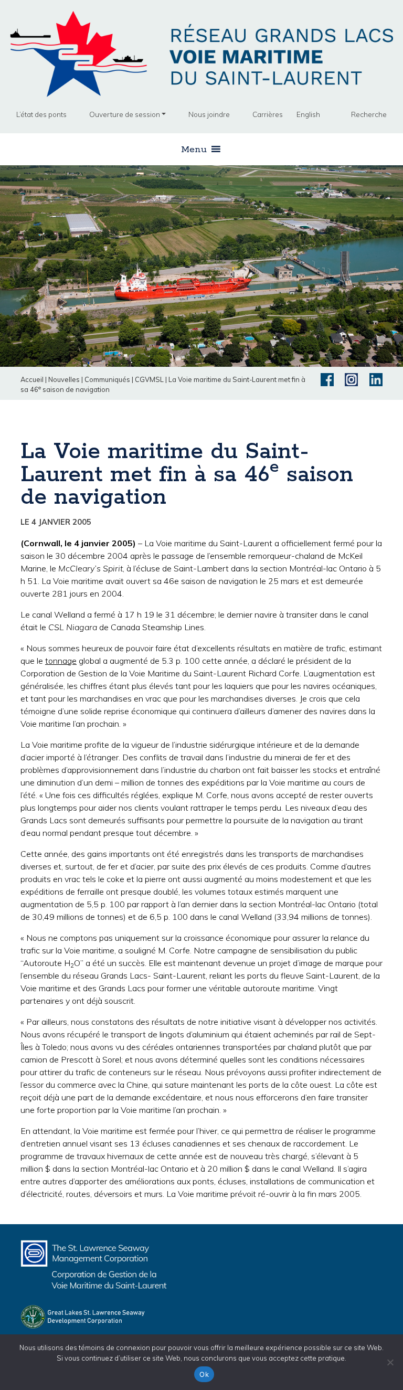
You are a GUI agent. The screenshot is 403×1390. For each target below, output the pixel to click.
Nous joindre (209, 114)
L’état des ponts (41, 114)
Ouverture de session (124, 114)
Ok (204, 1374)
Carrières (267, 114)
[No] (390, 1362)
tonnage (61, 660)
